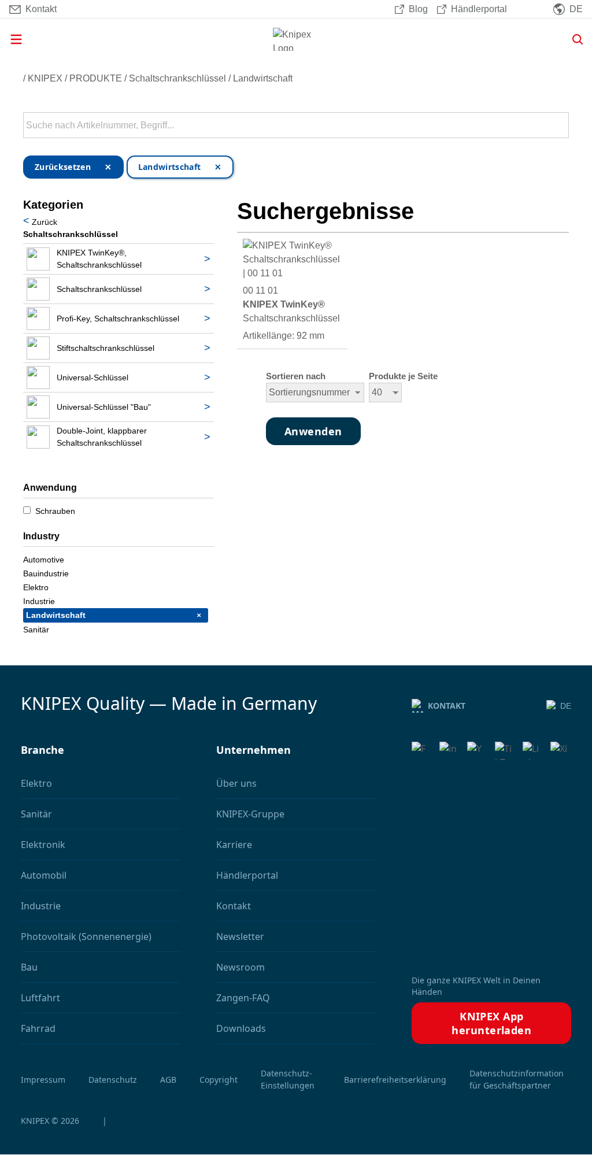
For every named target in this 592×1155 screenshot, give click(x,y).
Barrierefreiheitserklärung (395, 1079)
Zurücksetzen (63, 167)
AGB (168, 1079)
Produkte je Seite (403, 376)
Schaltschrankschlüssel (177, 78)
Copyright (218, 1079)
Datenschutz (112, 1079)
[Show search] (573, 39)
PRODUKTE (95, 78)
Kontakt (446, 705)
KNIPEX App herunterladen (491, 1023)
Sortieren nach (295, 376)
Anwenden (559, 125)
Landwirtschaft (263, 78)
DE (565, 705)
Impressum (43, 1079)
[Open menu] (97, 39)
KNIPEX (45, 78)
